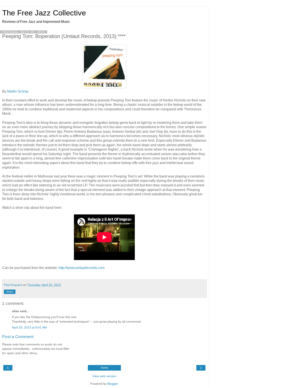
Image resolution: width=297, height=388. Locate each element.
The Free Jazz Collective (44, 13)
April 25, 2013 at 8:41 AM (29, 327)
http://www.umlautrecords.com (81, 268)
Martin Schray (17, 91)
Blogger (112, 383)
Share (9, 291)
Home (104, 367)
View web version (104, 376)
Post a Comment (17, 336)
